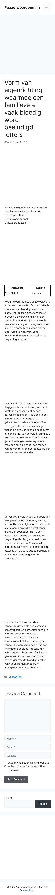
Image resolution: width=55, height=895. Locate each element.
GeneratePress (27, 890)
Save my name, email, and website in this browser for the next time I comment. (28, 766)
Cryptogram (15, 676)
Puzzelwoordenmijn (22, 7)
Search (8, 798)
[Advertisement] (27, 45)
